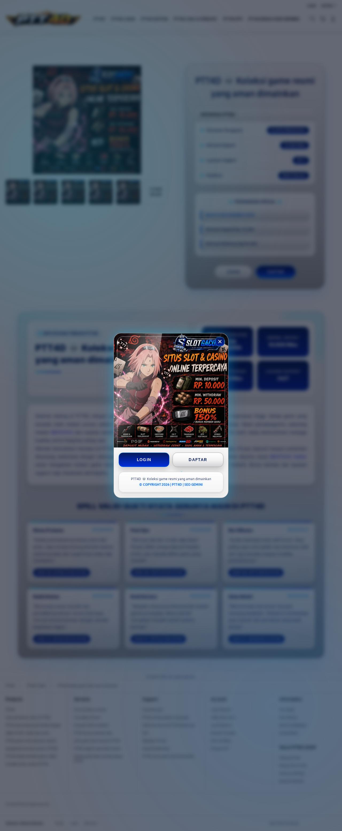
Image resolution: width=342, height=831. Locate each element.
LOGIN (144, 459)
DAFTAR (198, 459)
